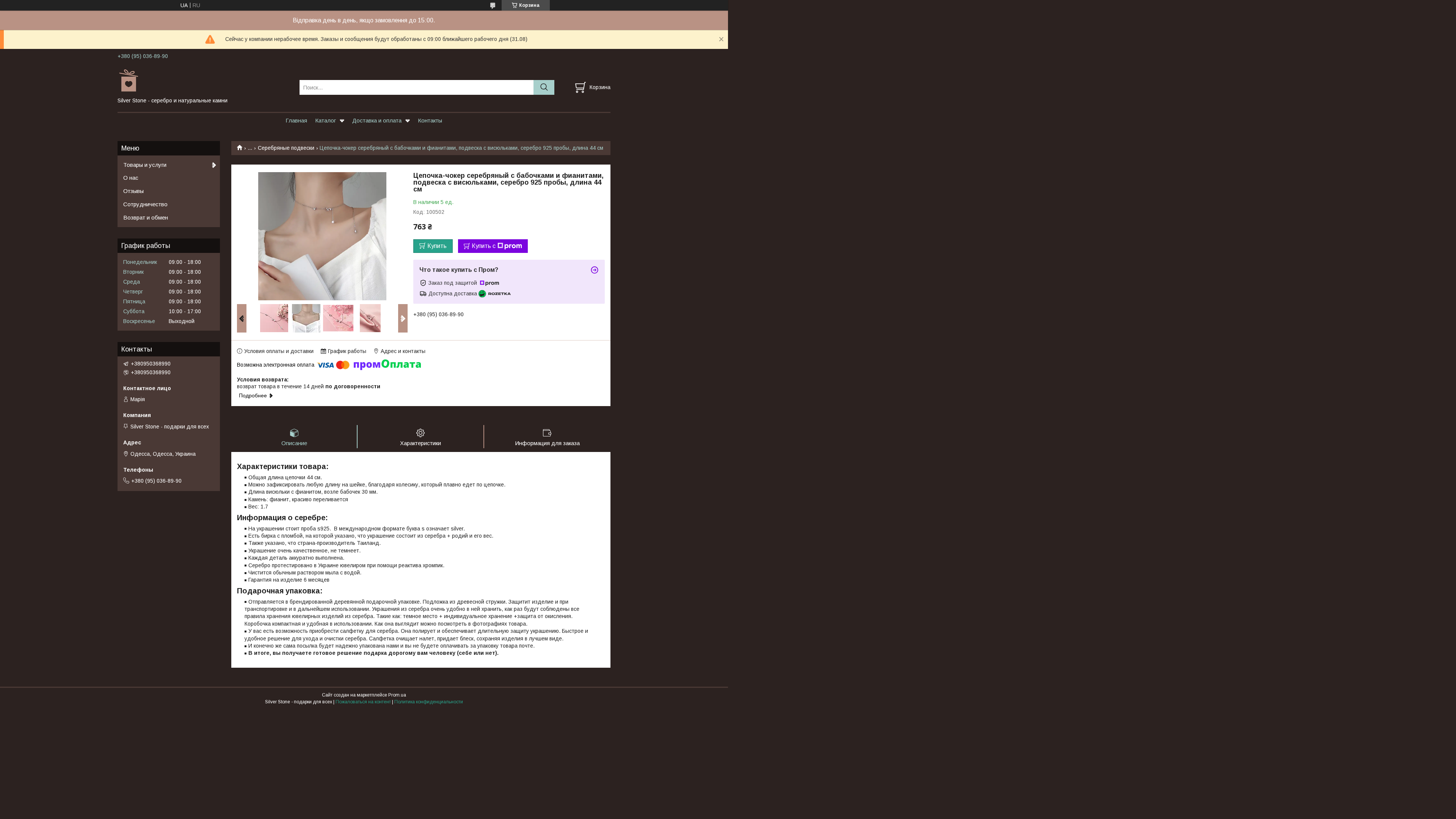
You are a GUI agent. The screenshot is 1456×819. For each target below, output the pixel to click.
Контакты (430, 120)
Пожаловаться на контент (363, 701)
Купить (437, 246)
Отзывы (133, 191)
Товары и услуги (144, 165)
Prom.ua (397, 695)
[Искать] (543, 87)
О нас (130, 177)
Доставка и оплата (377, 120)
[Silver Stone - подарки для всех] (204, 80)
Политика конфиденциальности (428, 701)
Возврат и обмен (145, 217)
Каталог (325, 120)
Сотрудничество (145, 204)
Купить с (484, 246)
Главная (296, 120)
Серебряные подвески (286, 148)
